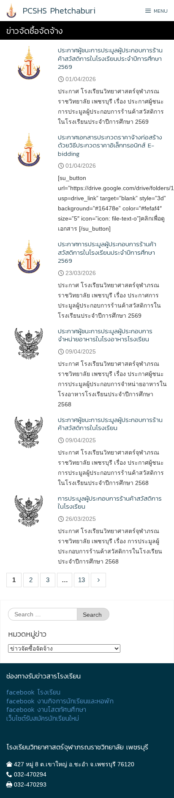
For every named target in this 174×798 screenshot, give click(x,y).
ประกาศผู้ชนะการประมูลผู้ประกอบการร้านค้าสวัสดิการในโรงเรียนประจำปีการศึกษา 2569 (110, 58)
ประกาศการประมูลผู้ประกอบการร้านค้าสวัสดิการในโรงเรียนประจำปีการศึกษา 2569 (107, 252)
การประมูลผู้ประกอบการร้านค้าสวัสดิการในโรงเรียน (110, 502)
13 (81, 579)
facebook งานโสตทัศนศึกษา (46, 709)
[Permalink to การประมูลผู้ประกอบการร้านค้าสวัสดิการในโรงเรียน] (29, 510)
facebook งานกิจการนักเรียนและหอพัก (60, 701)
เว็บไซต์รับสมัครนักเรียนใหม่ (42, 718)
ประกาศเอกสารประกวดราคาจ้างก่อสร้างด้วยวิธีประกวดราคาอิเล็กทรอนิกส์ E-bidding (110, 145)
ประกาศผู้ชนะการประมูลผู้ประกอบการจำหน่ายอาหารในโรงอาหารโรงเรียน (105, 335)
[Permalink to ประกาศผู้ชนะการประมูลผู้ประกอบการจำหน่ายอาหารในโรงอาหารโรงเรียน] (29, 343)
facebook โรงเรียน (33, 692)
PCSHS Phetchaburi (59, 10)
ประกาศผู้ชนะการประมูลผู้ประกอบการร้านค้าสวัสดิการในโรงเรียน (110, 424)
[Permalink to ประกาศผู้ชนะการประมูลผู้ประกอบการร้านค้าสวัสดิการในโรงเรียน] (29, 432)
